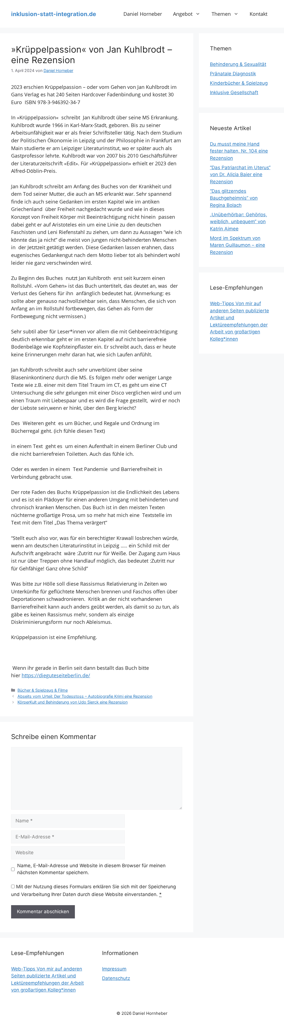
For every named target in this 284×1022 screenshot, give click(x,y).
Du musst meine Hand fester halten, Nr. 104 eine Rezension (239, 151)
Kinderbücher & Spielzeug (239, 83)
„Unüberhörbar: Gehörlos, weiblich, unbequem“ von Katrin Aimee (238, 221)
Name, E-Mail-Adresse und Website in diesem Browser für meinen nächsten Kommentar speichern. (91, 869)
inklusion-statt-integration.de (53, 14)
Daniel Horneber (142, 13)
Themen (221, 13)
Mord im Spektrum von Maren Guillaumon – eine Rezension (237, 245)
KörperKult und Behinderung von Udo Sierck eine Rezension (72, 702)
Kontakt (258, 13)
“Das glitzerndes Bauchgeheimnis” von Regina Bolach (234, 198)
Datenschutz (116, 978)
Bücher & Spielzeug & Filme (42, 690)
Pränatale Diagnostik (233, 73)
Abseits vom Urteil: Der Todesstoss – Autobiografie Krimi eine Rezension (84, 696)
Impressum (114, 969)
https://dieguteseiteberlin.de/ (56, 675)
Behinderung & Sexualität (238, 64)
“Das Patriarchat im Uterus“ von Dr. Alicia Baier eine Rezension (240, 174)
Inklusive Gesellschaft (234, 92)
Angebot (182, 13)
